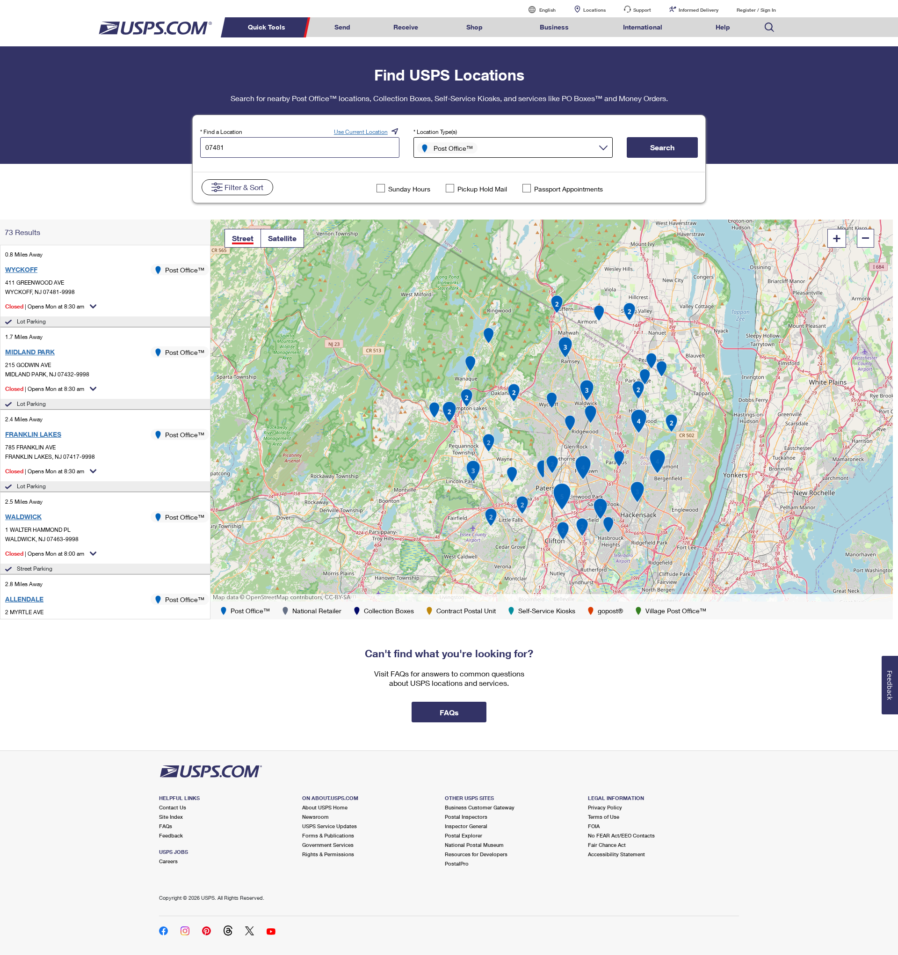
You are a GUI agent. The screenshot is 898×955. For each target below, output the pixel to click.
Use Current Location (361, 131)
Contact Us (172, 807)
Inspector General (466, 826)
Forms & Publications (328, 835)
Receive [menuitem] (405, 27)
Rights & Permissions (328, 854)
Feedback (171, 835)
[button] (242, 238)
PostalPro (457, 863)
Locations (594, 10)
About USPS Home (325, 807)
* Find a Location (221, 131)
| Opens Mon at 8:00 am (44, 553)
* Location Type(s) (435, 131)
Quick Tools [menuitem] (266, 27)
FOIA (594, 826)
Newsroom (315, 817)
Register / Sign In (756, 10)
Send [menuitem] (342, 27)
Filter (243, 187)
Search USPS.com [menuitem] (769, 27)
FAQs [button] (449, 712)
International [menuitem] (642, 27)
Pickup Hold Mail (482, 189)
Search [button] (662, 147)
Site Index (171, 817)
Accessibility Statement (616, 854)
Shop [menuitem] (474, 27)
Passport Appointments (568, 189)
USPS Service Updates (329, 826)
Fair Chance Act (607, 845)
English (538, 9)
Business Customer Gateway (479, 807)
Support (642, 10)
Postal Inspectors (466, 817)
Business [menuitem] (554, 27)
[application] (551, 411)
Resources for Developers (476, 854)
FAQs (165, 826)
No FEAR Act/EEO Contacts (621, 835)
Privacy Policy (605, 807)
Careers (168, 861)
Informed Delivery (698, 10)
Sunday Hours (409, 189)
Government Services (328, 845)
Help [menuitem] (723, 27)
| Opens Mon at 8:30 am (44, 306)
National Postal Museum (474, 845)
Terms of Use (603, 817)
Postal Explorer (463, 835)
